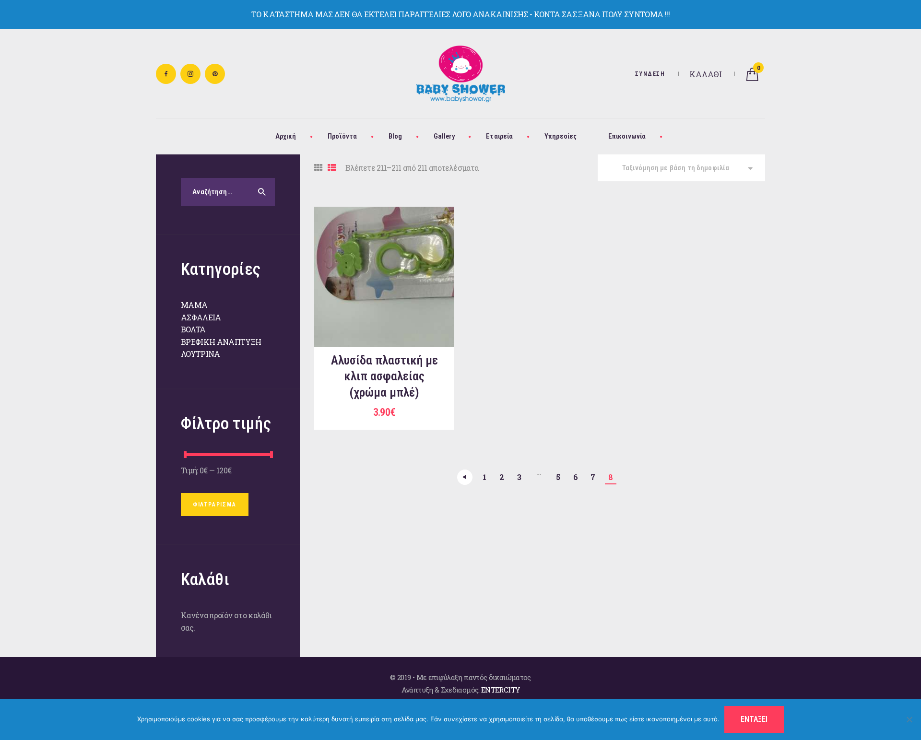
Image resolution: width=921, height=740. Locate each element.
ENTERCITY (500, 689)
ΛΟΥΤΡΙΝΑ (200, 354)
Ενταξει (754, 719)
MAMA (194, 305)
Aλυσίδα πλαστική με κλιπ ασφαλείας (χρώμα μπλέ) (384, 376)
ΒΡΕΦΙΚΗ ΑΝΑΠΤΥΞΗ (221, 342)
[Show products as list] (332, 168)
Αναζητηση (259, 192)
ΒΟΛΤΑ (193, 329)
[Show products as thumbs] (318, 168)
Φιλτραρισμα (214, 504)
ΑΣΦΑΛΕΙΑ (201, 317)
